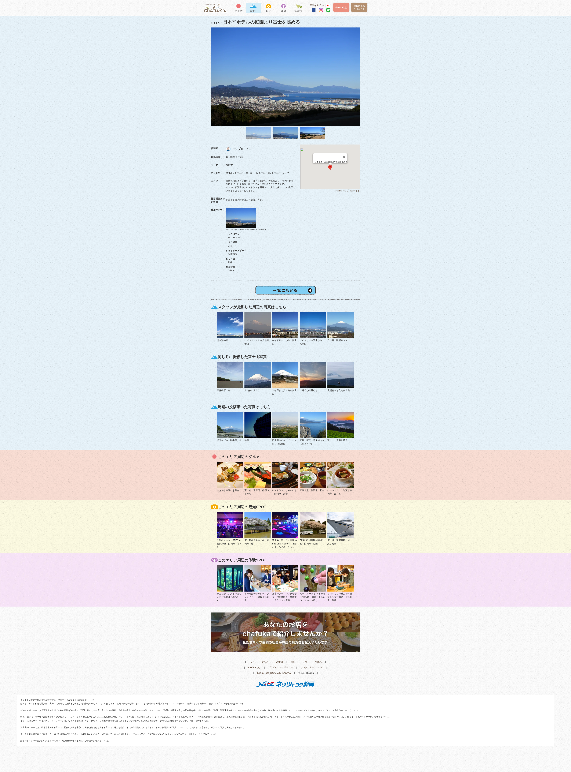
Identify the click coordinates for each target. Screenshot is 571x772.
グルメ (265, 661)
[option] (285, 77)
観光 (293, 661)
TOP (251, 661)
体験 (305, 661)
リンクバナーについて (312, 667)
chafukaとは (341, 7)
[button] (330, 167)
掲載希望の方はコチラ (359, 7)
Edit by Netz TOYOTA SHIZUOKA (274, 673)
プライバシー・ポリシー (280, 667)
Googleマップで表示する (347, 190)
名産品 (318, 661)
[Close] (344, 157)
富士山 (279, 661)
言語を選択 (317, 5)
